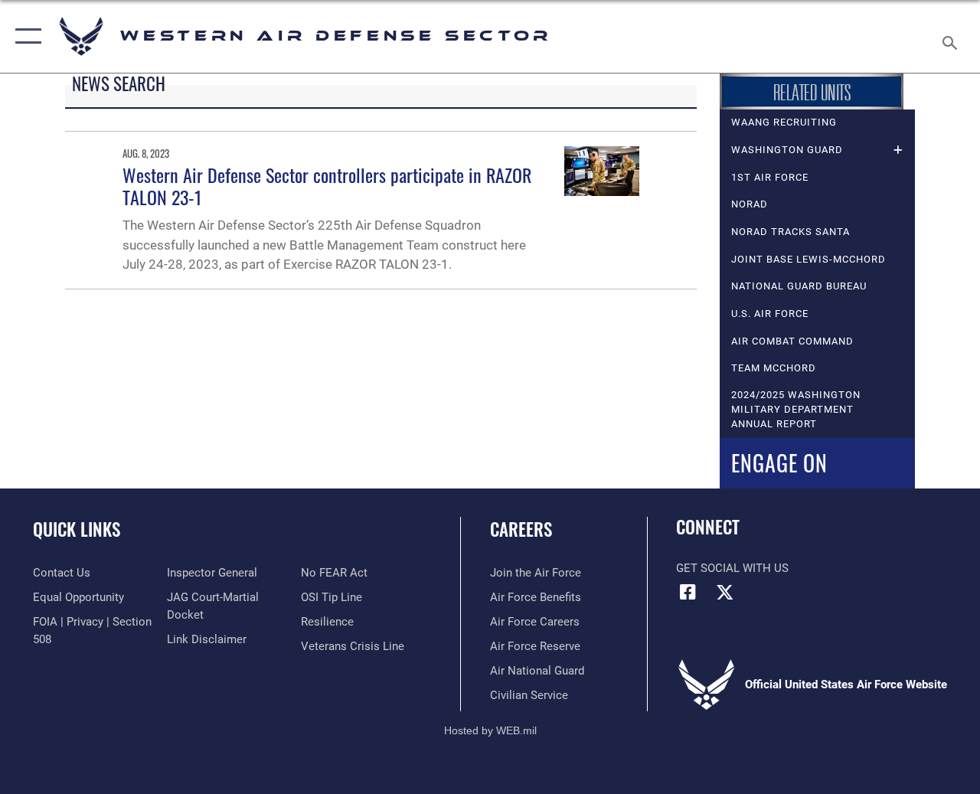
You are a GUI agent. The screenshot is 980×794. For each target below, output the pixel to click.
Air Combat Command (792, 341)
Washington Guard (787, 149)
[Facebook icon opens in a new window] (687, 591)
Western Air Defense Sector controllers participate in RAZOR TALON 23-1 (326, 186)
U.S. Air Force (769, 313)
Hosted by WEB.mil (490, 730)
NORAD (749, 204)
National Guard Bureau (799, 286)
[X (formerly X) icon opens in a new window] (725, 591)
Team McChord (773, 368)
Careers (521, 529)
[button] (25, 36)
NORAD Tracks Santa (790, 231)
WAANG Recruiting (784, 122)
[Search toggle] (952, 36)
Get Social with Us (732, 568)
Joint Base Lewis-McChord (808, 259)
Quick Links (76, 529)
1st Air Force (769, 177)
